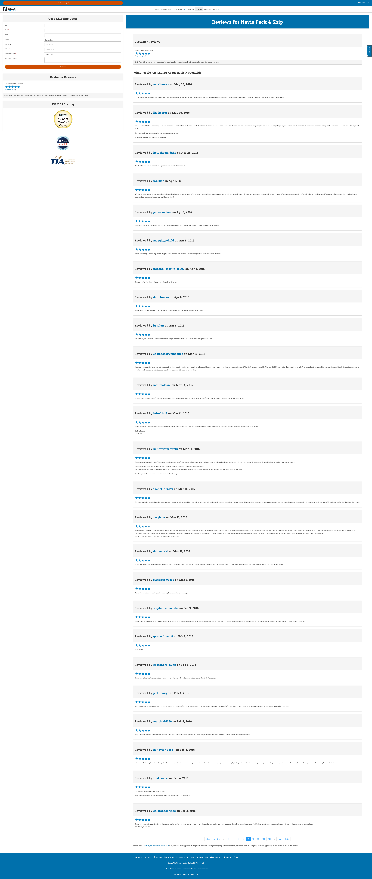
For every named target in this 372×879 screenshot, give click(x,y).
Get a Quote (62, 3)
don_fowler (161, 297)
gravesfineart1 (163, 636)
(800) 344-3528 (363, 2)
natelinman (161, 84)
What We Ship (166, 9)
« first (208, 839)
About (215, 9)
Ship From (8, 44)
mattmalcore (162, 385)
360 (237, 857)
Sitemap (229, 857)
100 (263, 839)
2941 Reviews (141, 56)
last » (287, 839)
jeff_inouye (161, 693)
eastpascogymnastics (168, 354)
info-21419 (160, 413)
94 (233, 839)
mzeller (158, 181)
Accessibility (216, 857)
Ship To (7, 49)
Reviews (199, 9)
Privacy (191, 857)
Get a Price (369, 50)
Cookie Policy (203, 857)
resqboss (159, 517)
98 (253, 839)
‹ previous (216, 839)
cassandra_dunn (164, 664)
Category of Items (10, 53)
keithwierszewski (165, 449)
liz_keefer (160, 112)
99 (258, 839)
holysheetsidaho (164, 152)
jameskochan (162, 212)
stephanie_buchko (166, 608)
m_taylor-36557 (164, 749)
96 (243, 839)
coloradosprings (164, 811)
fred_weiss (160, 778)
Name (7, 25)
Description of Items (11, 58)
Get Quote (63, 67)
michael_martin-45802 (169, 269)
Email (7, 30)
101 (269, 839)
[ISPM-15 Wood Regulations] (63, 119)
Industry (7, 39)
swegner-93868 (163, 579)
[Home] (9, 9)
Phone (7, 34)
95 (238, 839)
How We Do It (179, 9)
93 (228, 839)
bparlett (158, 325)
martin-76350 (162, 721)
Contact (148, 857)
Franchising (207, 9)
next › (280, 839)
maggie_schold (163, 240)
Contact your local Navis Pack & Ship (156, 846)
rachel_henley (163, 489)
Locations (190, 9)
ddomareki (160, 551)
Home (157, 9)
